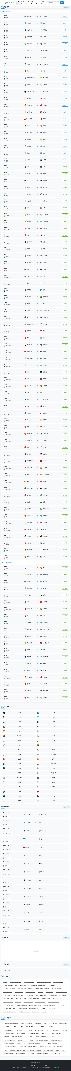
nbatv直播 (21, 1026)
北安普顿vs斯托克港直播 (15, 982)
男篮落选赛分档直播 (22, 1008)
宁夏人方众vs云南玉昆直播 (9, 988)
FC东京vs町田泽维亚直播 (54, 995)
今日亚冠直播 (64, 1030)
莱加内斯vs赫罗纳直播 (60, 1050)
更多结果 (66, 807)
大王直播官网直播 (49, 992)
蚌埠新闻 (30, 988)
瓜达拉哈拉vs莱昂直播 (8, 1053)
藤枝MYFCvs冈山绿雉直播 (26, 1023)
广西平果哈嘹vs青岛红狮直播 (52, 1030)
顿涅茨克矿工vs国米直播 (8, 1005)
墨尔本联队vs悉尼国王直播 (9, 1008)
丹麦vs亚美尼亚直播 (40, 1026)
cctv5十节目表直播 (56, 998)
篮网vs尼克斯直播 (22, 988)
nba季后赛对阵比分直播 (52, 1026)
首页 (17, 2)
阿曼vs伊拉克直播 (29, 995)
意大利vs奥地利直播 (28, 1002)
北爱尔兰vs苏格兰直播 (40, 1002)
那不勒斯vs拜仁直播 (7, 1030)
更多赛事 (66, 7)
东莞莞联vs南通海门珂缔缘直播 (42, 988)
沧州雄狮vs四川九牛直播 (45, 1046)
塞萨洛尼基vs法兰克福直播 (56, 1040)
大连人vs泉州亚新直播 (21, 998)
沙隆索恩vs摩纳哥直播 (22, 1005)
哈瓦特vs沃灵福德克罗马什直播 (10, 985)
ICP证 (46, 1065)
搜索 (62, 2)
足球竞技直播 (51, 1036)
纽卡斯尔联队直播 (63, 1023)
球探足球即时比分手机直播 (33, 1033)
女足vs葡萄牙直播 (19, 992)
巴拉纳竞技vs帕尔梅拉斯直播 (9, 1012)
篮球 (27, 2)
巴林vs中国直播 (18, 1030)
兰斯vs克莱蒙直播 (28, 1030)
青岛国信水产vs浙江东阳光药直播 (17, 1050)
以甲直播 (43, 1008)
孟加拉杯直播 (38, 1023)
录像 (37, 2)
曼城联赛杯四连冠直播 (58, 982)
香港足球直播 (18, 1002)
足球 (22, 2)
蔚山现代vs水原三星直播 (8, 1043)
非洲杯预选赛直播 (46, 998)
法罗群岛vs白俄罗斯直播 (40, 1036)
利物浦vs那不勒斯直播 (56, 988)
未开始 (65, 166)
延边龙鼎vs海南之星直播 (8, 1033)
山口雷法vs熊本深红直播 (24, 1012)
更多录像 (66, 964)
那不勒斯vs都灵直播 (7, 992)
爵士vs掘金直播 (29, 1026)
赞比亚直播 (20, 1040)
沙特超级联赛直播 (21, 1033)
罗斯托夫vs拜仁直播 (32, 1046)
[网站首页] (9, 2)
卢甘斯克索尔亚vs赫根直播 (9, 1040)
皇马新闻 (44, 1033)
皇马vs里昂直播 (61, 1005)
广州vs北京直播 (6, 995)
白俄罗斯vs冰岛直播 (20, 1053)
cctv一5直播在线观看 (48, 1050)
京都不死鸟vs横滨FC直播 (61, 992)
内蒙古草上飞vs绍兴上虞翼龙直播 (50, 1043)
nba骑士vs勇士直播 (21, 1043)
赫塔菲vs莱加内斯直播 (41, 995)
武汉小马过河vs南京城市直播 (9, 1026)
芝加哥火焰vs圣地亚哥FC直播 (50, 1023)
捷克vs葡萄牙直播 (39, 1030)
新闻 (32, 2)
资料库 (42, 2)
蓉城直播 (5, 982)
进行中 (65, 16)
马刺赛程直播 (6, 1036)
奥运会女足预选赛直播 (58, 1046)
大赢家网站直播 (22, 1046)
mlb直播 (64, 995)
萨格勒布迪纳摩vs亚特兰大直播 (38, 985)
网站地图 (33, 1062)
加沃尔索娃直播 (35, 1012)
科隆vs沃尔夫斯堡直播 (18, 995)
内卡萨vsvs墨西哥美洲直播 (34, 1043)
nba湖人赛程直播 (51, 985)
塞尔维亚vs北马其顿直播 (33, 998)
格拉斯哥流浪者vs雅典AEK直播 (44, 982)
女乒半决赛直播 (30, 1053)
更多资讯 (66, 937)
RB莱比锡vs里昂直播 (8, 1002)
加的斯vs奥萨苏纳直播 (8, 998)
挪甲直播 (44, 1012)
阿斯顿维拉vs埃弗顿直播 (53, 1002)
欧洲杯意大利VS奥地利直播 (35, 1005)
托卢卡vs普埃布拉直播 (30, 992)
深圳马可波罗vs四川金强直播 (9, 1046)
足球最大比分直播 (28, 1036)
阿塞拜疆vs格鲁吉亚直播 (49, 1005)
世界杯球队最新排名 (33, 1008)
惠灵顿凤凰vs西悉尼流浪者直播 (34, 1050)
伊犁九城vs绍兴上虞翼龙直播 (55, 1033)
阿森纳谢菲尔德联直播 (17, 1036)
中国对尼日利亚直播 (24, 985)
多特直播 (5, 1050)
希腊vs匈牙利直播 (51, 1008)
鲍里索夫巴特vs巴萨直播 (42, 1053)
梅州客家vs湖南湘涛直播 (29, 982)
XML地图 (38, 1062)
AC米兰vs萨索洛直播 (55, 1053)
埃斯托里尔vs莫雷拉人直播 (42, 1040)
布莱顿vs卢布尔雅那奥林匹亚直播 (10, 1023)
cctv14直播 (40, 992)
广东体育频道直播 (29, 1040)
